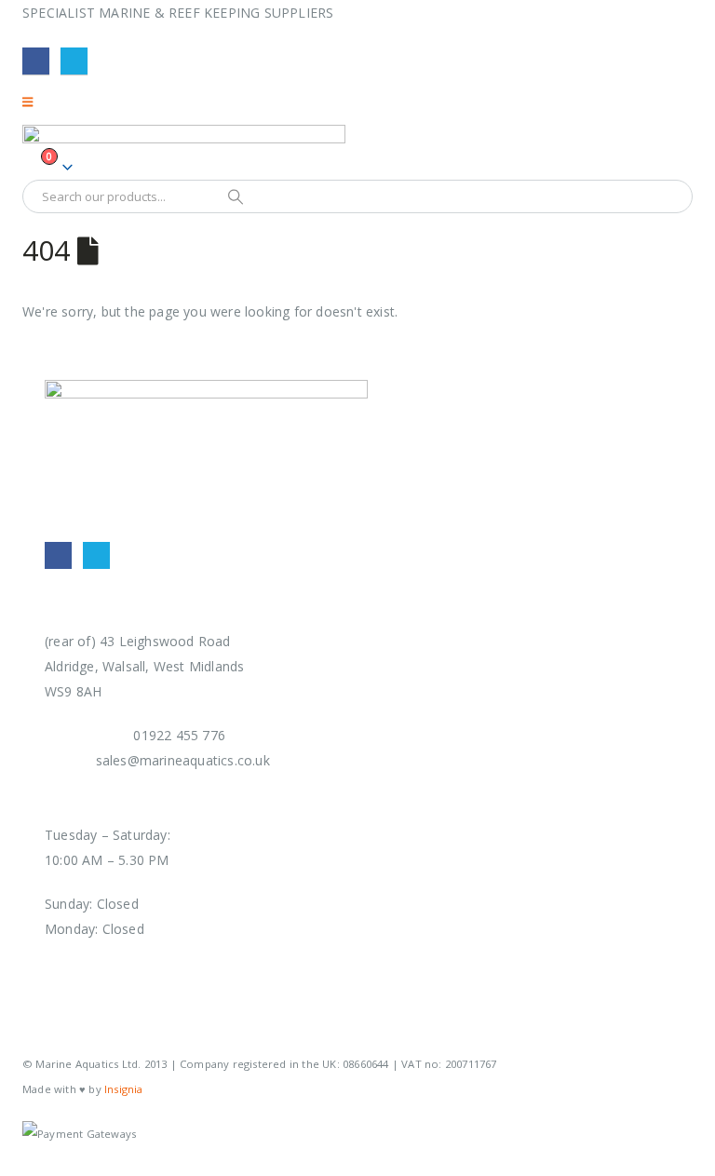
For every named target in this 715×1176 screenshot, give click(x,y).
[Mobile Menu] (33, 101)
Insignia (123, 1089)
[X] (74, 60)
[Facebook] (35, 60)
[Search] (235, 196)
